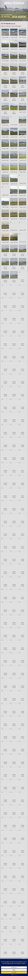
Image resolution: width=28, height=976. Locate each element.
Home (3, 20)
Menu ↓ (24, 20)
